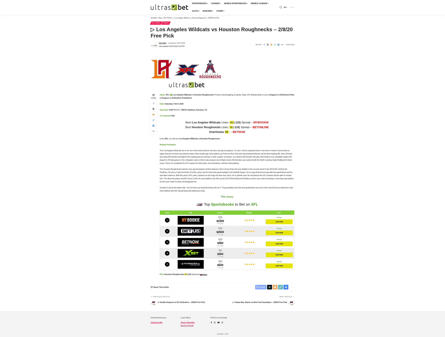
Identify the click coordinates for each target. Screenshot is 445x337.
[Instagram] (222, 322)
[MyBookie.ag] (190, 220)
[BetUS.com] (190, 231)
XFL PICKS (156, 23)
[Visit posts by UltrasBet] (154, 44)
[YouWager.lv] (190, 264)
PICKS (166, 23)
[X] (214, 322)
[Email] (271, 45)
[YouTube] (218, 322)
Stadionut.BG (156, 323)
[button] (281, 7)
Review (279, 217)
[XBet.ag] (190, 253)
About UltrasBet (188, 323)
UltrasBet (162, 43)
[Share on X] (267, 45)
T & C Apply (220, 223)
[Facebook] (211, 322)
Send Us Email (187, 326)
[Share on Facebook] (264, 45)
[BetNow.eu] (190, 242)
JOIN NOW (279, 222)
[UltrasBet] (169, 7)
